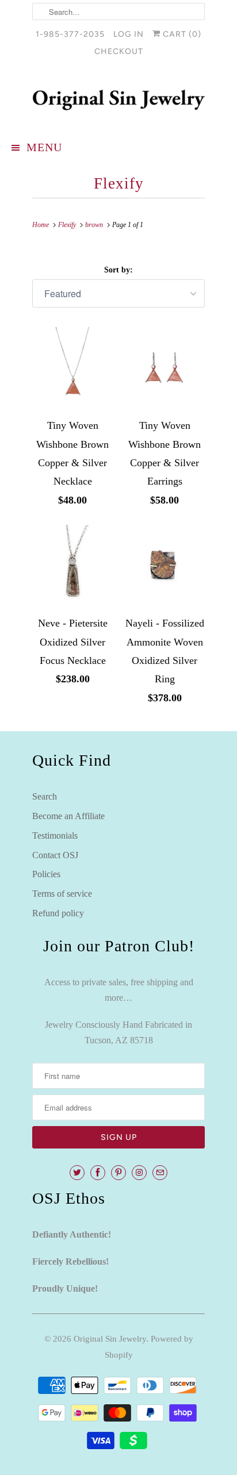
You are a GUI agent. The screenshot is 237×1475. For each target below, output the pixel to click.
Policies (46, 874)
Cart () (180, 34)
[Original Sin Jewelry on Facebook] (97, 1172)
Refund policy (58, 913)
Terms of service (62, 893)
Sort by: (118, 270)
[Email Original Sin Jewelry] (159, 1172)
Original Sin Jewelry (110, 1338)
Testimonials (55, 835)
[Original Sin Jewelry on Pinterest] (118, 1172)
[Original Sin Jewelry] (118, 100)
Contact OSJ (55, 855)
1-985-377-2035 (70, 34)
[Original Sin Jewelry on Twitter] (77, 1172)
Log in (128, 34)
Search (44, 796)
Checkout (118, 51)
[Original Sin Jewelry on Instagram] (139, 1172)
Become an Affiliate (68, 816)
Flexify (119, 183)
